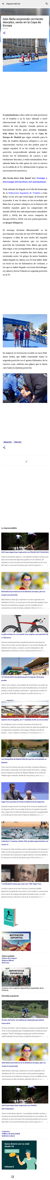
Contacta (6, 1131)
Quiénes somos (8, 1136)
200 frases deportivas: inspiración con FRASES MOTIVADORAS (25, 552)
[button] (4, 33)
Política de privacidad (11, 1134)
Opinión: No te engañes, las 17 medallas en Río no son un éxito (24, 720)
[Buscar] (46, 4)
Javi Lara (5, 963)
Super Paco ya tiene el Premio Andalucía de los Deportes (22, 802)
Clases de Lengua (9, 958)
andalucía (7, 442)
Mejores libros (8, 960)
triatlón (17, 442)
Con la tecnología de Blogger (26, 1177)
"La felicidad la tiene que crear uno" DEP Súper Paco (21, 884)
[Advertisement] (20, 89)
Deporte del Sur (13, 4)
